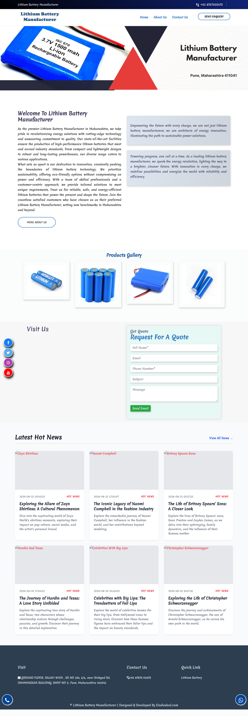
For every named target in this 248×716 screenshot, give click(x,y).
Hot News (73, 496)
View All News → (221, 438)
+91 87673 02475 (140, 678)
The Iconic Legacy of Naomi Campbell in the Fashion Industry (123, 506)
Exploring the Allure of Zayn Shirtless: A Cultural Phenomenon (49, 506)
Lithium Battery (191, 678)
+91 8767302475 (211, 4)
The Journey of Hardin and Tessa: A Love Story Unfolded (49, 601)
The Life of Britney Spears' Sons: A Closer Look (197, 506)
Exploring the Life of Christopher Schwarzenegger (197, 601)
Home (144, 17)
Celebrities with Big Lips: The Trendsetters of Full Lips (120, 601)
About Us (160, 17)
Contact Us (180, 17)
